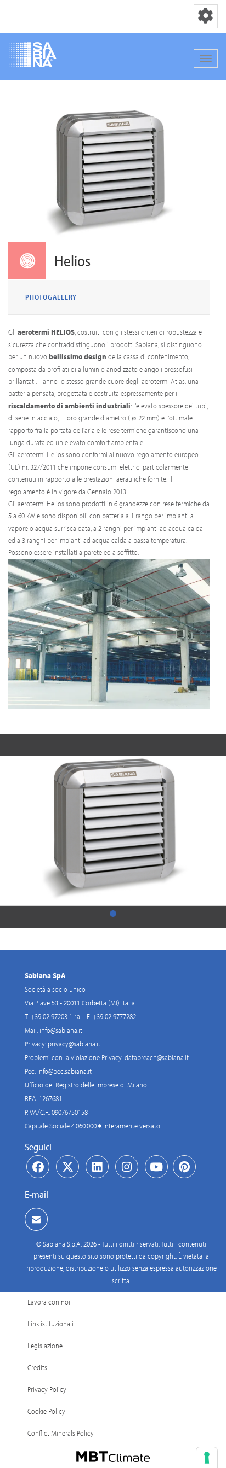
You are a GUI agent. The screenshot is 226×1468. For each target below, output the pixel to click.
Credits (37, 1367)
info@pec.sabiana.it (64, 1071)
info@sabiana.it (60, 1030)
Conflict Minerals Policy (60, 1433)
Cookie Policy (46, 1411)
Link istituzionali (50, 1324)
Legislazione (45, 1345)
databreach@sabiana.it (157, 1057)
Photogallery (51, 297)
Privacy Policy (46, 1389)
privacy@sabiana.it (74, 1044)
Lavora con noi (48, 1302)
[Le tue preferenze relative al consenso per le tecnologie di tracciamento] (206, 1457)
